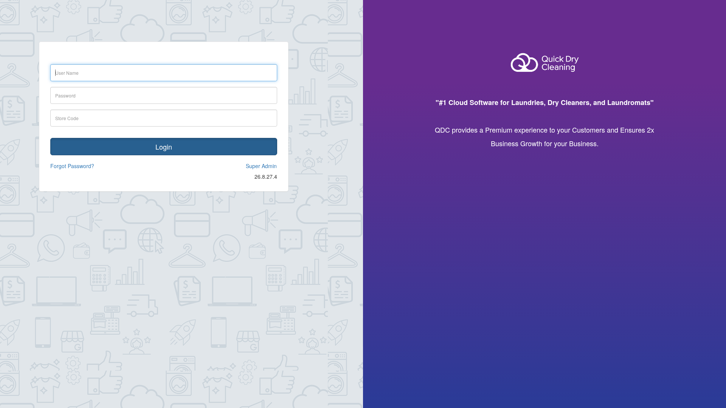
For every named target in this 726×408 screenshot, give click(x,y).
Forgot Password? (72, 166)
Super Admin (261, 166)
